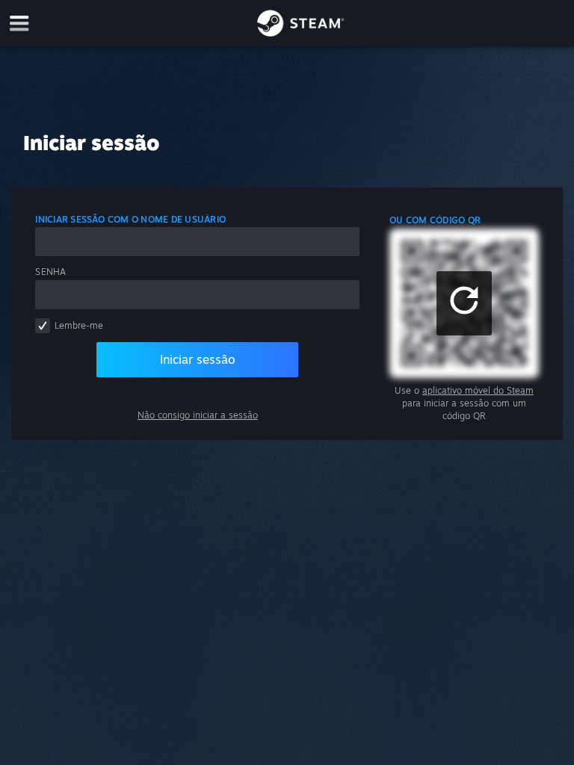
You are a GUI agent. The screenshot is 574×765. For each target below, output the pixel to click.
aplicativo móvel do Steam (478, 390)
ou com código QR (435, 220)
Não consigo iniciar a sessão (198, 415)
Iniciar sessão (197, 359)
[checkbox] (42, 325)
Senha (50, 271)
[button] (464, 303)
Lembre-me (79, 325)
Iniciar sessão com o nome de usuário (130, 219)
